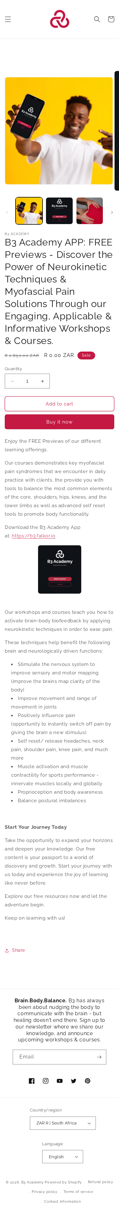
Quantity (13, 368)
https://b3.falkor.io (33, 536)
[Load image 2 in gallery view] (59, 210)
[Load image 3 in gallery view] (89, 210)
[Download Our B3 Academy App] (59, 569)
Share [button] (18, 950)
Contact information (62, 1202)
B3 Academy (32, 1182)
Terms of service (78, 1192)
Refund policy (100, 1182)
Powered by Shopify (63, 1182)
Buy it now (59, 422)
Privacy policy (44, 1192)
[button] (8, 19)
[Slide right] (112, 212)
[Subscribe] (99, 1057)
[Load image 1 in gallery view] (29, 210)
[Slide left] (7, 212)
